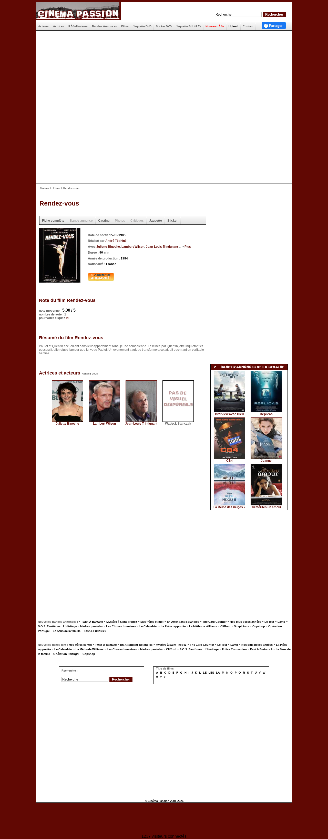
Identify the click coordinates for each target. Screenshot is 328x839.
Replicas (266, 414)
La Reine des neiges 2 (229, 507)
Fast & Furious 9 (95, 630)
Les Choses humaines (121, 626)
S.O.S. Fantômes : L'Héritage (57, 626)
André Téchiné (116, 241)
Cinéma (44, 188)
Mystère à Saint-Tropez (121, 621)
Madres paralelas (91, 626)
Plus (187, 246)
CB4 (229, 460)
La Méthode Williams (203, 626)
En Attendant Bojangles (183, 621)
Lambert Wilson (132, 246)
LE (205, 672)
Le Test (269, 621)
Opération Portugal (66, 653)
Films (56, 188)
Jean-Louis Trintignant (162, 246)
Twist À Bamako (92, 621)
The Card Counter (214, 621)
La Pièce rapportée (173, 626)
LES (211, 672)
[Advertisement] (164, 69)
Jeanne (266, 460)
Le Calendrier (148, 626)
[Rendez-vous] (59, 281)
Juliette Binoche (108, 246)
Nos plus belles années (245, 621)
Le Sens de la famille (66, 630)
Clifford (225, 626)
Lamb (281, 621)
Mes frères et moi (151, 621)
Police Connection (234, 649)
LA (218, 672)
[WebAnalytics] (164, 819)
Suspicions (241, 626)
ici (67, 318)
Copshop (258, 626)
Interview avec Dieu (229, 414)
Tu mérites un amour (266, 507)
